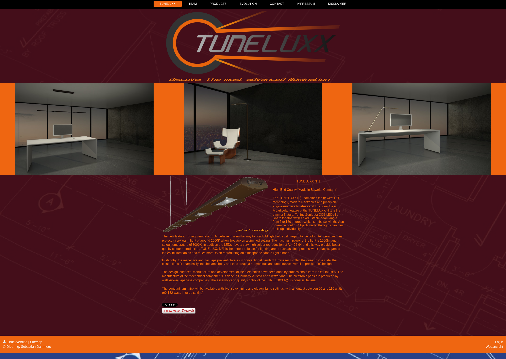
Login (499, 342)
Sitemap (36, 342)
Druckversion (17, 342)
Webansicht (494, 347)
